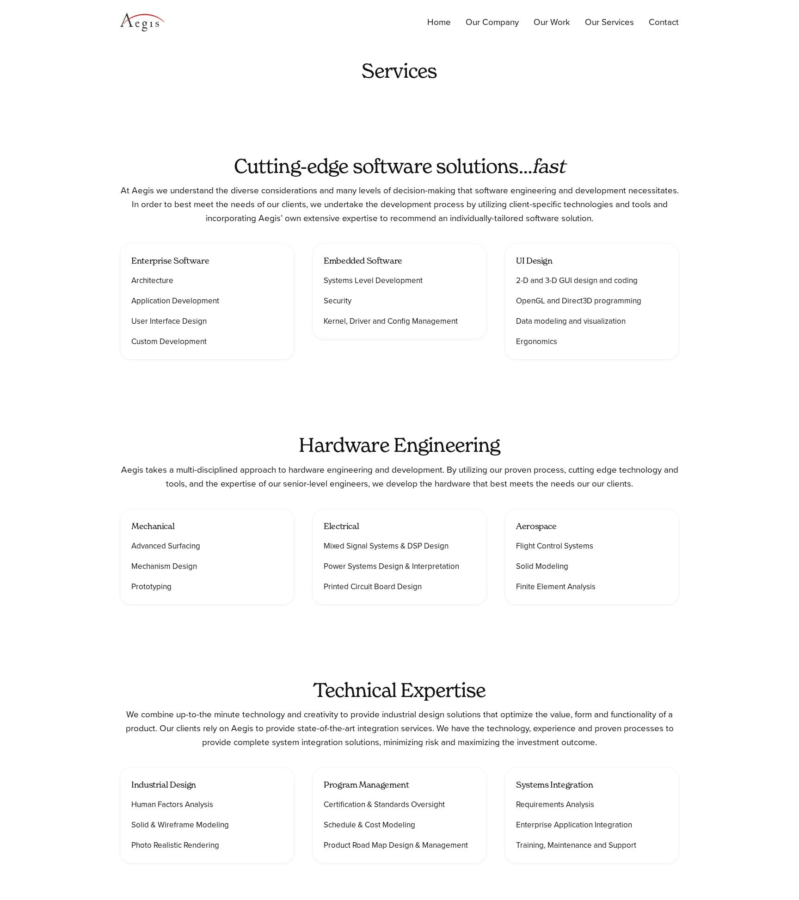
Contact (664, 22)
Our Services (609, 22)
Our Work (552, 22)
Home (439, 22)
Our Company (492, 22)
